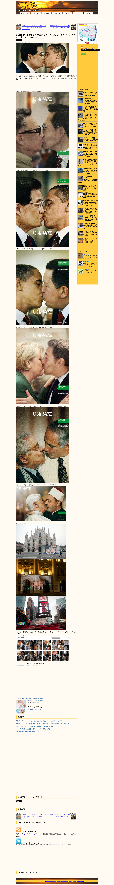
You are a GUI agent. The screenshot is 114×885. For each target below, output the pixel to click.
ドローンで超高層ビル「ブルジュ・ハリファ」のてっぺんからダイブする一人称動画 (90, 218)
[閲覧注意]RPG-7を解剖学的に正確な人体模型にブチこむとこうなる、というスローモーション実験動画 (87, 162)
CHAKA (85, 254)
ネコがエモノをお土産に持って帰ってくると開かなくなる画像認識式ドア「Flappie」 (90, 132)
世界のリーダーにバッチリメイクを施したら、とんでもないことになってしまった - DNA (39, 721)
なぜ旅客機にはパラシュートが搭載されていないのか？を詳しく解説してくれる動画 (90, 101)
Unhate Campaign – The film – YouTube (27, 665)
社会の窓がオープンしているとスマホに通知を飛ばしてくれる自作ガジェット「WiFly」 (90, 171)
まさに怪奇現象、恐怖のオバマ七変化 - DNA (27, 731)
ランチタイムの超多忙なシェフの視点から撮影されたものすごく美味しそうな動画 (90, 233)
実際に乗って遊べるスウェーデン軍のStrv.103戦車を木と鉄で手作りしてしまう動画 (90, 154)
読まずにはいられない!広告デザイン (36, 700)
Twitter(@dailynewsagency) (64, 881)
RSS (75, 881)
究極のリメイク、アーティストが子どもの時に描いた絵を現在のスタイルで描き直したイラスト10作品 (34, 27)
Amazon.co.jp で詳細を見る (34, 709)
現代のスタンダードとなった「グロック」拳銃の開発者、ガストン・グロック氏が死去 (90, 146)
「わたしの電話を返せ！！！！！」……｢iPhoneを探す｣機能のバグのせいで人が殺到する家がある (88, 179)
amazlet (33, 702)
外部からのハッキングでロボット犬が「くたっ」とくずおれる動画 (90, 240)
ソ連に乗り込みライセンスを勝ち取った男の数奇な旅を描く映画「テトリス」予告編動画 (90, 211)
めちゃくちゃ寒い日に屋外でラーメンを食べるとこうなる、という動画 (90, 125)
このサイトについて (50, 881)
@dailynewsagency (53, 844)
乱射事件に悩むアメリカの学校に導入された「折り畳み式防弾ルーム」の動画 (90, 195)
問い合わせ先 (80, 881)
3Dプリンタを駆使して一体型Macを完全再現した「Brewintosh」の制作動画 (90, 109)
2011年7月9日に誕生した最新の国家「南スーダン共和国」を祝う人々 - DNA (36, 729)
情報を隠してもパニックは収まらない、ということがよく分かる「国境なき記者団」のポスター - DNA (43, 723)
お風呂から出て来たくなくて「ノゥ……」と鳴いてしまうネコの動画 (90, 93)
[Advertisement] (57, 19)
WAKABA (86, 269)
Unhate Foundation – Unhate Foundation (32, 698)
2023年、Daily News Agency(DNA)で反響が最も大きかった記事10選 (90, 139)
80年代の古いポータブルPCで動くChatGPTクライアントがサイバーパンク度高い (90, 188)
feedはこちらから (88, 48)
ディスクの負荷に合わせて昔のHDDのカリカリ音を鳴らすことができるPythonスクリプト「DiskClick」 (87, 117)
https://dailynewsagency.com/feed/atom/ (29, 834)
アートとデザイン (21, 32)
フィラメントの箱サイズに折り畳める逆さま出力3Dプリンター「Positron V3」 (90, 226)
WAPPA (85, 261)
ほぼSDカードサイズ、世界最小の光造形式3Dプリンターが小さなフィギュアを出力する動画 (90, 203)
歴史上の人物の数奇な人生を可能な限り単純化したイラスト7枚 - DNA (34, 726)
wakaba (28, 42)
